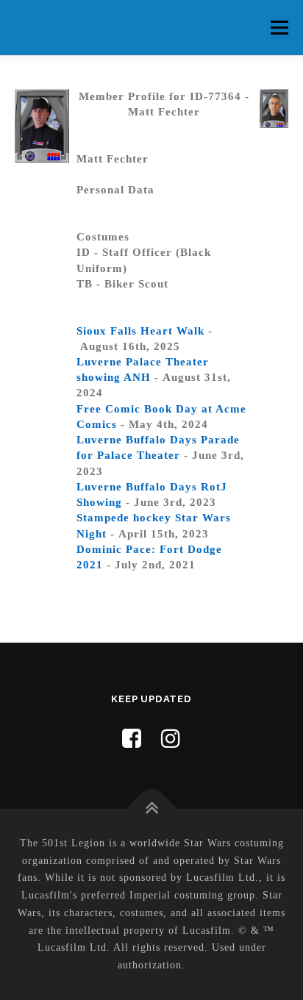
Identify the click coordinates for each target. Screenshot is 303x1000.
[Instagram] (171, 738)
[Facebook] (132, 738)
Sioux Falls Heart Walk (140, 331)
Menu (279, 27)
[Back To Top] (152, 808)
